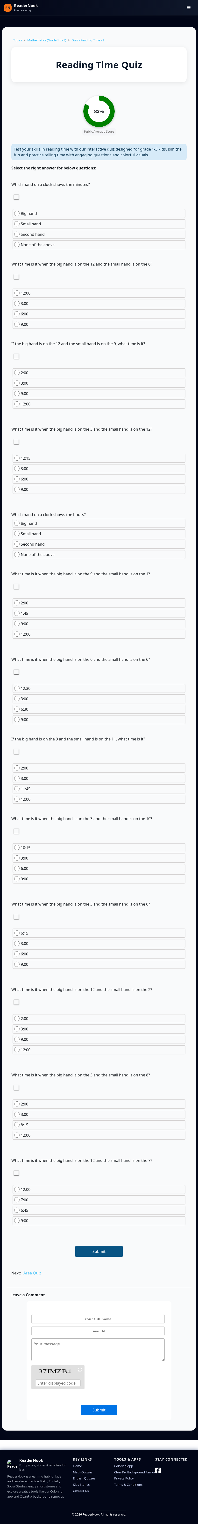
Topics (17, 40)
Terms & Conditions (128, 1484)
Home (77, 1466)
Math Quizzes (82, 1472)
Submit (99, 1251)
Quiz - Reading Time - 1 (87, 40)
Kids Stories (81, 1484)
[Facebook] (158, 1470)
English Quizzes (84, 1478)
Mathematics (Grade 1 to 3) (46, 40)
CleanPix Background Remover (136, 1472)
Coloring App (123, 1466)
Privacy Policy (124, 1478)
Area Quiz (32, 1273)
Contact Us (81, 1490)
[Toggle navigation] (188, 7)
